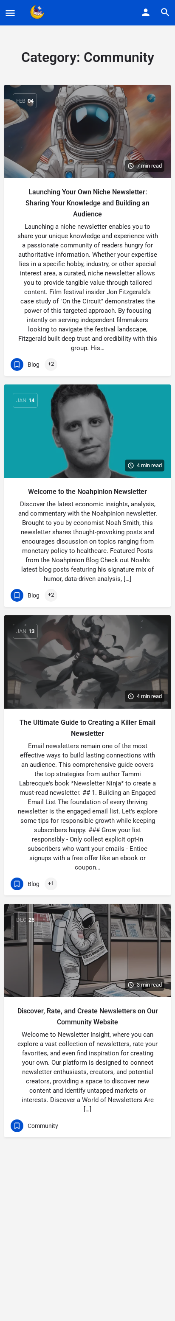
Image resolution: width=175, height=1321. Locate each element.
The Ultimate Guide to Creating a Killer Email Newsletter (87, 728)
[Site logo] (38, 12)
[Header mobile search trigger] (165, 12)
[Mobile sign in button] (145, 12)
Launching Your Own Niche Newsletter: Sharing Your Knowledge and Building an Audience (87, 203)
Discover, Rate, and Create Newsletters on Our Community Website (87, 1016)
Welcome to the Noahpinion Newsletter (87, 492)
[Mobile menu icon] (10, 13)
